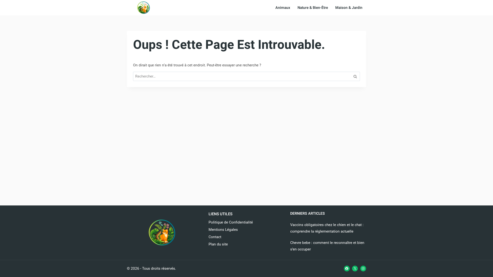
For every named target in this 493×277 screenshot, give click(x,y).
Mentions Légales (223, 229)
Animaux (282, 7)
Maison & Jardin (348, 7)
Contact (215, 237)
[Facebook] (347, 268)
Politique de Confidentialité (231, 222)
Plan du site (218, 244)
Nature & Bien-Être (313, 7)
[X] (355, 268)
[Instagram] (363, 268)
